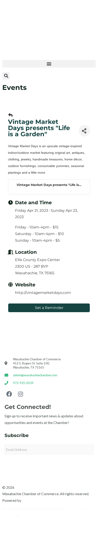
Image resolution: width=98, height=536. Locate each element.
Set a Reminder (49, 308)
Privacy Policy (74, 508)
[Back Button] (10, 115)
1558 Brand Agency (37, 500)
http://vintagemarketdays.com (43, 292)
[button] (49, 64)
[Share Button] (84, 130)
